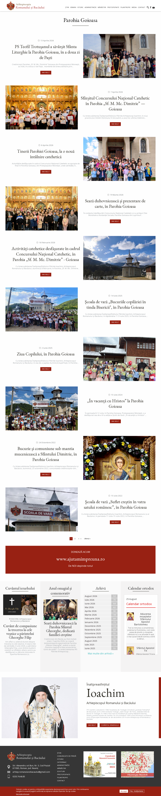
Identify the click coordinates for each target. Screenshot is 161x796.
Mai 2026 (89, 607)
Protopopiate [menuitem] (113, 7)
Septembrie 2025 (93, 637)
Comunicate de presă (66, 756)
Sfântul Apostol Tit (145, 649)
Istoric (60, 759)
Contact (61, 780)
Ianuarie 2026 (91, 622)
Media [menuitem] (134, 7)
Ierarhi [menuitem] (73, 7)
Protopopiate (63, 774)
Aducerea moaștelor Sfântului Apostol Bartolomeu (142, 619)
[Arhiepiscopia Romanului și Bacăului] (26, 755)
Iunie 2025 (90, 648)
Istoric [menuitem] (80, 7)
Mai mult (46, 72)
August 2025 (91, 640)
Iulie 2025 (89, 644)
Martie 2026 (91, 614)
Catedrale (61, 762)
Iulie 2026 (89, 599)
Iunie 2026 (90, 603)
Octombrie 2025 (93, 633)
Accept (124, 791)
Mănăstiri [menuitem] (102, 7)
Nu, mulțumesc (136, 791)
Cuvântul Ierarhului (110, 725)
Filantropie (62, 777)
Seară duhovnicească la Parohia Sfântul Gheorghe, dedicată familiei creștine (60, 628)
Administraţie (63, 765)
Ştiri (59, 753)
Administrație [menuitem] (90, 7)
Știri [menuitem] (67, 7)
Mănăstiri (61, 768)
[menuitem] (25, 5)
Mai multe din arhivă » (100, 653)
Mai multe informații (22, 794)
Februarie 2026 (92, 618)
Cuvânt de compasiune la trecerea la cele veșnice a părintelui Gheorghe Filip (20, 631)
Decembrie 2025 (93, 626)
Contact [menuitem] (141, 7)
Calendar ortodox (139, 604)
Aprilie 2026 (90, 611)
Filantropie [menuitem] (125, 7)
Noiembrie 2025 (93, 629)
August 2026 (91, 596)
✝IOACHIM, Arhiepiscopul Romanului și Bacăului (20, 620)
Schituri (61, 771)
